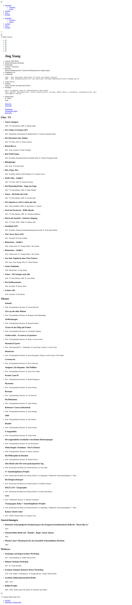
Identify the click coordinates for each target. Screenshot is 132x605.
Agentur (7, 11)
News (7, 13)
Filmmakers (9, 109)
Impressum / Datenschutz (13, 602)
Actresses (12, 7)
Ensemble (8, 5)
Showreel (8, 104)
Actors (11, 9)
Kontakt (7, 15)
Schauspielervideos (11, 111)
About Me (8, 106)
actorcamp (8, 113)
